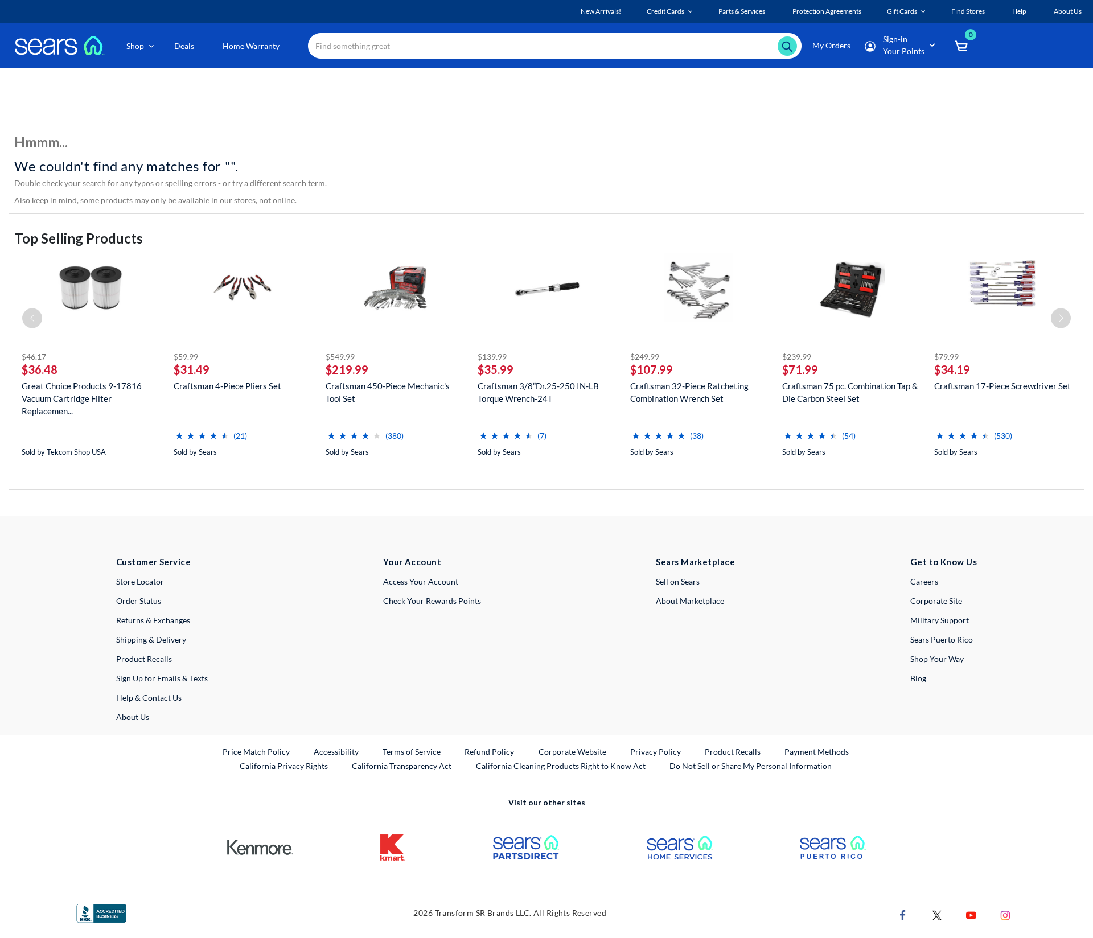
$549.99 (340, 356)
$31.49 (191, 369)
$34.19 (952, 369)
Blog (918, 678)
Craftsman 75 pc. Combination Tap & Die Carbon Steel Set (850, 392)
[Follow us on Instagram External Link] (1005, 914)
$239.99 (796, 356)
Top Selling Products (78, 238)
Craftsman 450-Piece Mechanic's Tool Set (388, 392)
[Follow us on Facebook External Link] (902, 914)
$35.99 (495, 369)
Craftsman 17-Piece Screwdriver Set (1002, 386)
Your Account (412, 562)
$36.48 (39, 369)
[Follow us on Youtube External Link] (971, 914)
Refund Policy (489, 751)
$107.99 (651, 369)
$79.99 (946, 356)
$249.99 (644, 356)
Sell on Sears (678, 581)
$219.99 (347, 369)
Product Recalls (144, 659)
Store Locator (140, 581)
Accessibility (336, 751)
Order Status (138, 601)
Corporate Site (936, 601)
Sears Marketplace (695, 562)
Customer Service (153, 562)
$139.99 (492, 356)
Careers (924, 581)
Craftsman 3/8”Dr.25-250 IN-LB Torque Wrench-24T (538, 392)
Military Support (939, 620)
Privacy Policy (655, 751)
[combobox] (555, 46)
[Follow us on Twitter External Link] (937, 914)
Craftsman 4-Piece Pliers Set (227, 386)
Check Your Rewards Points (432, 601)
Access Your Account (420, 581)
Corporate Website (573, 751)
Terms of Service (412, 751)
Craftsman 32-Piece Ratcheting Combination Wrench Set (689, 392)
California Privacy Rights (284, 766)
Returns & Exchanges (153, 620)
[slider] (202, 431)
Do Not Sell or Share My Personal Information (750, 766)
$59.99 (186, 356)
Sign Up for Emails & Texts (162, 678)
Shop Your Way (937, 659)
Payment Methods (816, 751)
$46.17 (34, 356)
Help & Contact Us (149, 697)
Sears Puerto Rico (941, 639)
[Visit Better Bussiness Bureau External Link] (101, 912)
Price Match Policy (256, 751)
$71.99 (800, 369)
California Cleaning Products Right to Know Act (561, 766)
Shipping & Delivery (151, 639)
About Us (132, 717)
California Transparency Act (401, 766)
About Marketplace (690, 601)
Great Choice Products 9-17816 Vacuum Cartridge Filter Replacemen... (82, 398)
